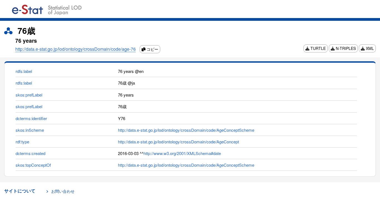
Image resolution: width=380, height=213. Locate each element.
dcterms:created (30, 153)
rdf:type (22, 141)
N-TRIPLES (345, 48)
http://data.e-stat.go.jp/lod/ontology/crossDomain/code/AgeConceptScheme (186, 130)
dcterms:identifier (31, 118)
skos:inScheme (30, 130)
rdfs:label (24, 71)
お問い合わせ (63, 191)
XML (369, 48)
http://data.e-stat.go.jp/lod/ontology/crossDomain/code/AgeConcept (178, 141)
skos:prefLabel (29, 95)
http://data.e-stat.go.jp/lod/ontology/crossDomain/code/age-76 (75, 49)
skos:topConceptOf (33, 165)
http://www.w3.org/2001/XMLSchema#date (182, 153)
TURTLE (317, 48)
